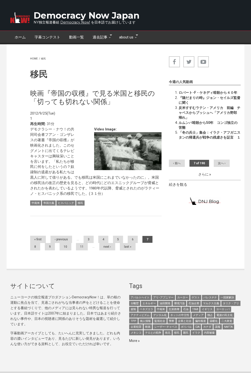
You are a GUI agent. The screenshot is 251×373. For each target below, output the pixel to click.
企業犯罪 (136, 326)
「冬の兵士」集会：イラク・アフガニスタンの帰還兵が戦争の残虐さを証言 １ (209, 134)
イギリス (207, 309)
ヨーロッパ (223, 309)
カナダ (207, 326)
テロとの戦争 (153, 332)
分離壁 (135, 303)
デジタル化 (160, 315)
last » (127, 246)
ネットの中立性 (179, 315)
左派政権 (174, 309)
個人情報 (145, 321)
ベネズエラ (146, 309)
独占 (210, 315)
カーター (182, 297)
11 (82, 246)
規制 (133, 309)
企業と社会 (184, 321)
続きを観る (178, 184)
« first (38, 239)
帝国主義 (48, 203)
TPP (133, 321)
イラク (196, 332)
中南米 (36, 203)
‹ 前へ (177, 163)
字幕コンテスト (47, 37)
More (133, 341)
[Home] (20, 17)
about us (124, 36)
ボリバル (186, 326)
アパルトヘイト (140, 297)
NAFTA (228, 326)
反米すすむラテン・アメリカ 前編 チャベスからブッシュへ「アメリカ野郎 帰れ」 (209, 112)
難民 (185, 332)
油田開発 (165, 303)
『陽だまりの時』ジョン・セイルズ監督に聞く (209, 100)
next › (107, 246)
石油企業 (193, 303)
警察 (171, 321)
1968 (195, 309)
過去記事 (97, 36)
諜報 (217, 326)
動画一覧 (76, 37)
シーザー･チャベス (165, 326)
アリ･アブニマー (163, 297)
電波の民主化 (224, 315)
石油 (185, 309)
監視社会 (159, 321)
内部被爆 (209, 332)
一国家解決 (227, 297)
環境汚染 (179, 303)
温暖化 (214, 321)
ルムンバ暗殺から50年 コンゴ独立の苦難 (208, 125)
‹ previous (61, 239)
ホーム (20, 37)
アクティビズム (140, 315)
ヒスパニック (66, 203)
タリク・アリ (231, 303)
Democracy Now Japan (86, 15)
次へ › (222, 163)
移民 (80, 203)
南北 (167, 332)
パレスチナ (210, 297)
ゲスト (196, 297)
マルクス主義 (211, 303)
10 (65, 246)
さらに (203, 174)
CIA (197, 326)
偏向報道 (200, 321)
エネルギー (149, 303)
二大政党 (226, 321)
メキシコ (136, 332)
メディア (198, 315)
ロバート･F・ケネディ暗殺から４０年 (208, 92)
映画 (148, 326)
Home (34, 58)
